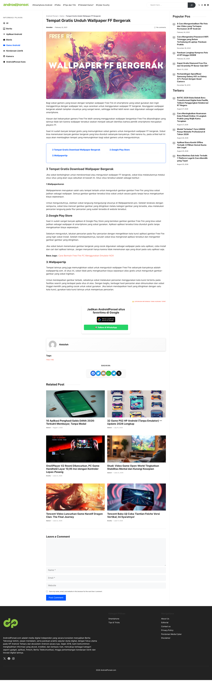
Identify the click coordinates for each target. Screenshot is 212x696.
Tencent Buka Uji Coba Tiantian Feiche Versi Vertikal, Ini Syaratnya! (133, 515)
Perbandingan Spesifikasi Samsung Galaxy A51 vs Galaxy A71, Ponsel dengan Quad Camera (192, 78)
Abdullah (49, 27)
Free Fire (50, 360)
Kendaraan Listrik (14, 51)
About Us (165, 619)
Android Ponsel (52, 16)
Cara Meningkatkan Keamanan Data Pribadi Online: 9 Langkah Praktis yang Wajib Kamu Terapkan (191, 117)
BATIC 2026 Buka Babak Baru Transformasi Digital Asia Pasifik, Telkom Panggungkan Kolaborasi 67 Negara (192, 101)
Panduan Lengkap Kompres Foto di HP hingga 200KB (192, 53)
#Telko (58, 5)
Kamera (10, 56)
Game (62, 16)
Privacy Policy (167, 630)
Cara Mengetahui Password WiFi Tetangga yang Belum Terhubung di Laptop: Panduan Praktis (192, 41)
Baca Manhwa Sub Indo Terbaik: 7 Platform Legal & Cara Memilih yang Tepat (192, 158)
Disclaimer (165, 638)
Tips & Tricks (114, 622)
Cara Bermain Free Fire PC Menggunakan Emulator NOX (86, 255)
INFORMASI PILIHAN (13, 18)
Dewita (48, 476)
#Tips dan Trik (69, 5)
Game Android (13, 45)
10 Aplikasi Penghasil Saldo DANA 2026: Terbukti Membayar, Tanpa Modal (70, 422)
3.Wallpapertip (59, 155)
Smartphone (113, 619)
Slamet (48, 427)
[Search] (192, 5)
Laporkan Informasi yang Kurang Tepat (150, 301)
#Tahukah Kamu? (85, 5)
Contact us (166, 626)
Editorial (164, 622)
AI (7, 23)
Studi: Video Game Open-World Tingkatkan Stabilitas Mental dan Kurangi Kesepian (133, 467)
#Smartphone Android (42, 5)
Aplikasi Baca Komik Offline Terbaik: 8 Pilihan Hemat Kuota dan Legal (191, 145)
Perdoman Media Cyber (171, 634)
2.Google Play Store (120, 150)
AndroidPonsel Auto (16, 62)
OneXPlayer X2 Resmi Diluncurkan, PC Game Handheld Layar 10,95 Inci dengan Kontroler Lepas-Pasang (72, 468)
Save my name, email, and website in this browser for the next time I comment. (75, 591)
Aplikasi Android (14, 34)
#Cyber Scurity (103, 5)
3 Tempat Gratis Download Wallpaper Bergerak (76, 150)
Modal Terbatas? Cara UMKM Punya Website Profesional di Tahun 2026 (191, 131)
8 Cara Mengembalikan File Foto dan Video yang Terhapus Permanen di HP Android (192, 26)
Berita (9, 28)
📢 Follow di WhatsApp (106, 327)
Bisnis (9, 39)
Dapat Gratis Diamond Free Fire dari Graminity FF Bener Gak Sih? (192, 64)
